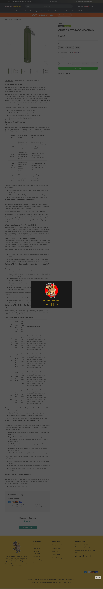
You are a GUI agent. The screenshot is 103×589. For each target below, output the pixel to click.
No (57, 304)
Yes (47, 304)
